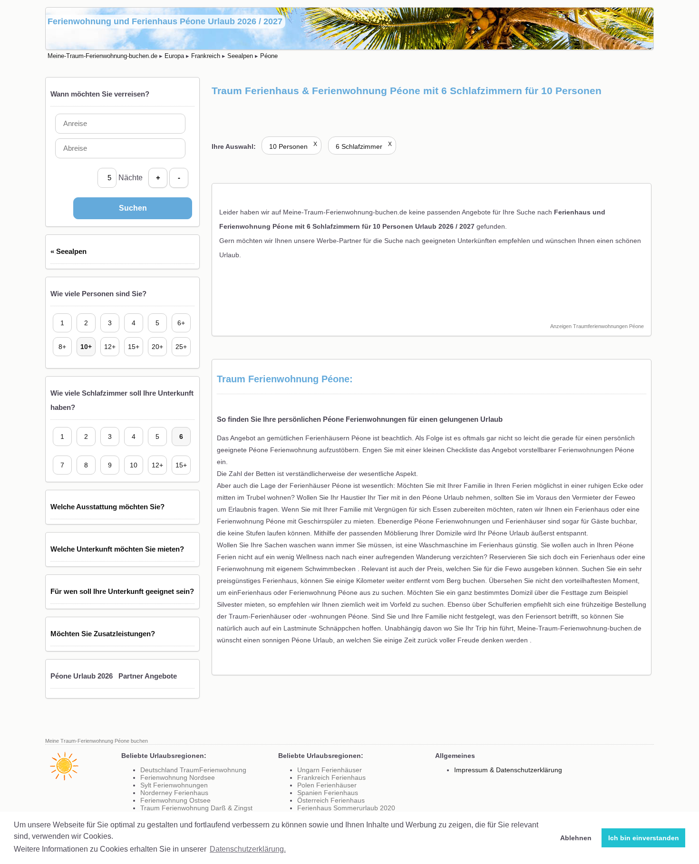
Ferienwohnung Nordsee (177, 777)
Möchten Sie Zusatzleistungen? (102, 634)
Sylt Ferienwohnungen (174, 785)
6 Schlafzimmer (364, 146)
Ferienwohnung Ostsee (175, 800)
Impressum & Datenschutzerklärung (508, 770)
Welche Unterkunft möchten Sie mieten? (117, 549)
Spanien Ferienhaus (327, 792)
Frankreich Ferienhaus (331, 777)
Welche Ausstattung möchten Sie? (107, 507)
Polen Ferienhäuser (327, 785)
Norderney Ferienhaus (174, 792)
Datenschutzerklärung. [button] (248, 849)
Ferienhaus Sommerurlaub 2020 (346, 808)
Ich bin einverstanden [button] (643, 838)
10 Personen (293, 146)
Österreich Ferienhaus (331, 800)
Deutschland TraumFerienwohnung (193, 770)
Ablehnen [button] (576, 838)
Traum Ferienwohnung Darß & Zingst (196, 808)
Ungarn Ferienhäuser (329, 770)
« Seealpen (68, 251)
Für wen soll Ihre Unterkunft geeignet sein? (122, 591)
